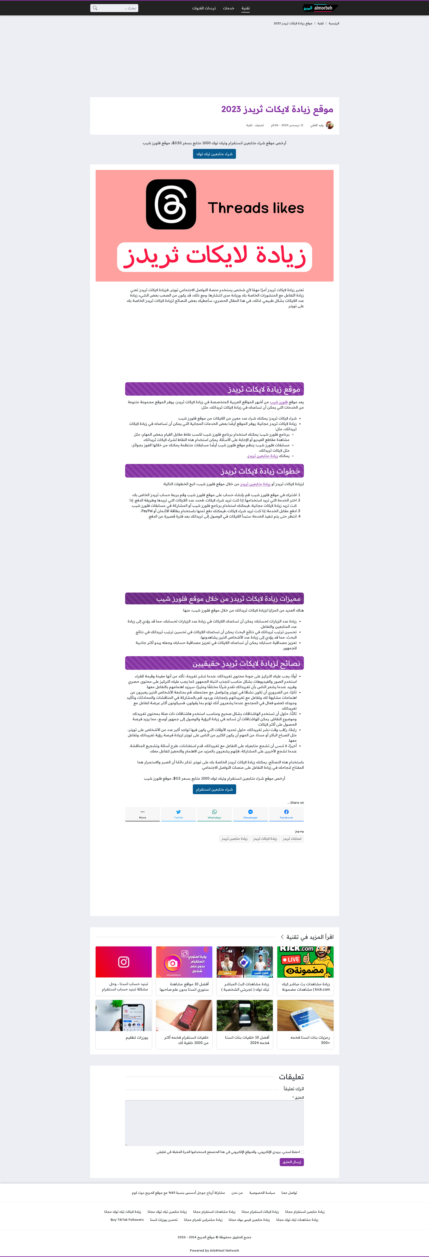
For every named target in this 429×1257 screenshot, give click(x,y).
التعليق (298, 1098)
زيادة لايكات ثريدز (265, 839)
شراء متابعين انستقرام (214, 789)
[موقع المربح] (321, 8)
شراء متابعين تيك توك (214, 154)
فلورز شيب (279, 402)
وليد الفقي (317, 125)
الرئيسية (334, 23)
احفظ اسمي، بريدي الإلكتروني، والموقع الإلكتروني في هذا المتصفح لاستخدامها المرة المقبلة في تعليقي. (228, 1152)
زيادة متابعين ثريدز (263, 455)
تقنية (321, 23)
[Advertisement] (214, 60)
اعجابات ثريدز (292, 839)
